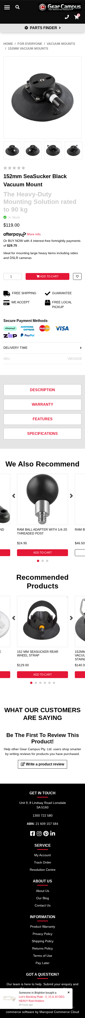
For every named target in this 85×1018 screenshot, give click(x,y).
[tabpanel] (42, 515)
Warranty (42, 404)
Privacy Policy (42, 934)
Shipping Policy (42, 941)
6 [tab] (54, 683)
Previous (13, 495)
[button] (77, 276)
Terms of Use (42, 955)
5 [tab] (49, 683)
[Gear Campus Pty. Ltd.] (59, 7)
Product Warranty (42, 926)
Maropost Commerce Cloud (59, 1012)
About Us (42, 891)
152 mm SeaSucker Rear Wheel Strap (37, 653)
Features (43, 419)
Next (71, 495)
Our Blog (42, 898)
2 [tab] (42, 561)
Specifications (42, 434)
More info (33, 234)
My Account (42, 855)
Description (42, 390)
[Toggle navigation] (7, 7)
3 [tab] (47, 561)
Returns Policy (42, 948)
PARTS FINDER (43, 28)
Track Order (42, 862)
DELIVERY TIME (15, 347)
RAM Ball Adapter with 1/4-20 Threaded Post (42, 531)
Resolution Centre (43, 869)
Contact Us (43, 905)
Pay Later (42, 963)
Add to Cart (49, 276)
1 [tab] (38, 561)
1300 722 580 (43, 815)
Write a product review (44, 764)
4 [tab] (45, 683)
